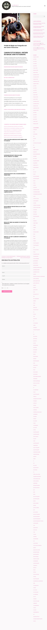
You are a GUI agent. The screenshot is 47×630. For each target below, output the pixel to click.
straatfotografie (20, 39)
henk (34, 305)
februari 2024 (35, 123)
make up (34, 396)
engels (34, 225)
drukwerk (34, 220)
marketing (35, 409)
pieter (34, 494)
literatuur (34, 385)
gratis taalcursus (36, 283)
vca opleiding (35, 594)
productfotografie (36, 516)
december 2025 (36, 74)
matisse (34, 418)
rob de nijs (35, 529)
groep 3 (34, 285)
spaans (34, 547)
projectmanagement (36, 518)
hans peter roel (35, 294)
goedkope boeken (36, 269)
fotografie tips (35, 256)
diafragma (9, 37)
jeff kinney (35, 338)
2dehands (35, 129)
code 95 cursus (36, 198)
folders (34, 240)
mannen (34, 405)
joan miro (35, 340)
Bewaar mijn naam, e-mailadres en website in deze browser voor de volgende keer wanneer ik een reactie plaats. (15, 284)
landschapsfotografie (8, 38)
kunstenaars (35, 374)
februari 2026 (35, 70)
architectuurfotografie (37, 142)
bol (33, 169)
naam (34, 440)
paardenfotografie (36, 485)
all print (34, 138)
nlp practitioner (36, 467)
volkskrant (35, 603)
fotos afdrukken (36, 258)
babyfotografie (35, 149)
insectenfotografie (12, 36)
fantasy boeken (36, 231)
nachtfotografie (36, 443)
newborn (34, 456)
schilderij (34, 536)
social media (35, 543)
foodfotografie (36, 245)
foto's (34, 251)
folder (34, 238)
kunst (34, 369)
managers (35, 400)
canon (17, 36)
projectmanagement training (38, 520)
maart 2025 (35, 94)
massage (35, 416)
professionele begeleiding (8, 39)
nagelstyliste (35, 445)
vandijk (34, 587)
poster (34, 500)
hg (33, 311)
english (34, 227)
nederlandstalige (36, 454)
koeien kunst (35, 365)
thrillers (34, 572)
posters (34, 505)
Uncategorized (35, 585)
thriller (34, 569)
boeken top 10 (35, 165)
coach (34, 196)
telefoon (34, 567)
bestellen (34, 156)
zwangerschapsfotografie (37, 618)
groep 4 (34, 287)
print (34, 509)
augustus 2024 (36, 110)
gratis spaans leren (36, 280)
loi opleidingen (35, 389)
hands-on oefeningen (17, 37)
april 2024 (35, 119)
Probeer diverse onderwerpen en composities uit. (12, 131)
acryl (34, 131)
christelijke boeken (36, 191)
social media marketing (37, 545)
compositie (6, 37)
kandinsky (35, 347)
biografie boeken (36, 160)
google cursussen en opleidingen (39, 276)
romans (34, 534)
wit (33, 614)
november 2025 (36, 76)
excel (34, 229)
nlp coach (35, 465)
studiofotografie (36, 563)
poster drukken (35, 503)
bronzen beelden (36, 176)
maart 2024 (35, 121)
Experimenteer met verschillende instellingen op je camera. (14, 128)
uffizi (34, 583)
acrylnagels (35, 134)
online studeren (36, 480)
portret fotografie (36, 496)
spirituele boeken (36, 552)
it (33, 331)
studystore (35, 565)
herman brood (35, 309)
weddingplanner (36, 612)
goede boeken (35, 265)
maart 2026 (35, 68)
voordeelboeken (36, 605)
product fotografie (36, 514)
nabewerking (19, 38)
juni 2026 (35, 61)
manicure (35, 403)
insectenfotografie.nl (15, 5)
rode (34, 532)
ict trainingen (35, 323)
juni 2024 (35, 114)
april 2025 (35, 92)
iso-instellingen (23, 37)
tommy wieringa (36, 574)
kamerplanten (35, 345)
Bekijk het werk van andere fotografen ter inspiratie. (13, 135)
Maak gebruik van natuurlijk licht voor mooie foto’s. (12, 133)
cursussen (35, 209)
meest (34, 423)
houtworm (35, 318)
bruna (34, 180)
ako (34, 136)
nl (33, 460)
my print (34, 438)
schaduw (14, 39)
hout (34, 316)
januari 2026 (35, 72)
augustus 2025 (36, 83)
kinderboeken (35, 356)
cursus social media (36, 207)
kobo (34, 363)
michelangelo (35, 425)
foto (34, 247)
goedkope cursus (36, 271)
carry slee (35, 187)
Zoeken (34, 13)
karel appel (35, 349)
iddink (34, 325)
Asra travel (35, 47)
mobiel (34, 429)
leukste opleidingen (36, 380)
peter (34, 492)
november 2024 (36, 103)
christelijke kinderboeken (37, 194)
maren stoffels (36, 407)
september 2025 (36, 81)
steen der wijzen (36, 558)
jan (33, 334)
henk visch (35, 307)
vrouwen (34, 609)
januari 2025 (35, 99)
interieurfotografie (36, 329)
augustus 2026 (36, 56)
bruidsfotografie (36, 178)
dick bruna (35, 214)
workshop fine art (36, 616)
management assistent (37, 398)
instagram (35, 327)
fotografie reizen (36, 254)
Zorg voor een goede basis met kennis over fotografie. (13, 126)
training (34, 576)
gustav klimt (35, 289)
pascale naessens (36, 487)
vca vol (34, 596)
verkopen (34, 598)
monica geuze (35, 436)
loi (33, 387)
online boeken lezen (36, 478)
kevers (34, 354)
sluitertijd (16, 39)
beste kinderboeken (36, 154)
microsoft (35, 427)
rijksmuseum (35, 527)
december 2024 (36, 101)
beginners (35, 151)
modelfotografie (36, 434)
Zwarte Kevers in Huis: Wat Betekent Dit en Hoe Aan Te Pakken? (39, 44)
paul (34, 489)
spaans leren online (36, 549)
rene (34, 525)
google (34, 274)
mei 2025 (35, 90)
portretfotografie (36, 498)
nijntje (34, 458)
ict (33, 320)
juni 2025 (35, 88)
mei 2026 (35, 63)
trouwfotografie (36, 578)
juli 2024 (34, 112)
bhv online (35, 158)
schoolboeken (35, 538)
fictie (34, 234)
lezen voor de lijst (36, 383)
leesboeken (35, 378)
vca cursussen (35, 592)
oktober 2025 (35, 79)
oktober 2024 (35, 105)
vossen (34, 607)
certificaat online (36, 189)
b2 (33, 145)
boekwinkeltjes (35, 167)
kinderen (34, 358)
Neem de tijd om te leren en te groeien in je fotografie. (13, 137)
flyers (34, 236)
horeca (34, 314)
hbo (34, 296)
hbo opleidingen (36, 298)
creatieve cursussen (36, 205)
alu (33, 140)
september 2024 (36, 108)
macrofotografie (15, 38)
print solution (35, 512)
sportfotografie (36, 554)
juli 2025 (34, 85)
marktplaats (35, 414)
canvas (34, 185)
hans (34, 291)
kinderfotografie (36, 360)
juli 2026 (34, 59)
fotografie (12, 37)
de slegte (35, 211)
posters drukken (36, 507)
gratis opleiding (36, 278)
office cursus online (36, 474)
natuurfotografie (36, 449)
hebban (34, 300)
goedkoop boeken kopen (37, 267)
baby (34, 147)
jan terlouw (35, 336)
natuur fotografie (36, 447)
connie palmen (35, 200)
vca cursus (35, 589)
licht (11, 38)
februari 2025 (35, 96)
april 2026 (35, 65)
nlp (33, 463)
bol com (34, 171)
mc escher (35, 420)
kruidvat (34, 367)
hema (34, 303)
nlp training (35, 469)
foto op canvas (36, 249)
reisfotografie (35, 523)
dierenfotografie (36, 216)
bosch (34, 174)
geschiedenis (35, 260)
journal (34, 343)
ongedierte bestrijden (37, 476)
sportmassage (35, 556)
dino (34, 218)
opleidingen (35, 483)
